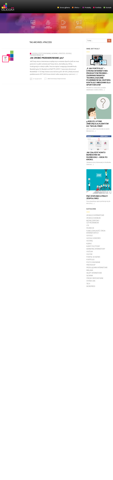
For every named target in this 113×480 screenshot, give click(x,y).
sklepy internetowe (94, 273)
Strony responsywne (94, 278)
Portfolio (98, 7)
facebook (90, 228)
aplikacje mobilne (93, 218)
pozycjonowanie (44, 53)
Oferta (76, 7)
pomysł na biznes (93, 257)
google (35, 53)
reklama (89, 270)
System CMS (90, 281)
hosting (89, 241)
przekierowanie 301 (37, 55)
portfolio (90, 260)
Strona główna (65, 7)
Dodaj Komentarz (61, 78)
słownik (54, 53)
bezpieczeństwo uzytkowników (92, 222)
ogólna (89, 252)
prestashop (90, 265)
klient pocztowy (93, 246)
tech (88, 284)
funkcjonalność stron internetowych (95, 232)
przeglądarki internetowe (96, 268)
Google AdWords (93, 238)
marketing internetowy (95, 249)
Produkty (88, 7)
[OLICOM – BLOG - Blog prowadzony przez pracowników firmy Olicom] (13, 6)
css (87, 225)
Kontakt (108, 7)
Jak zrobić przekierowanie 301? (47, 58)
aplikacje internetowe (95, 215)
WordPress (90, 286)
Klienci (89, 244)
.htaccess (61, 53)
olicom (89, 254)
